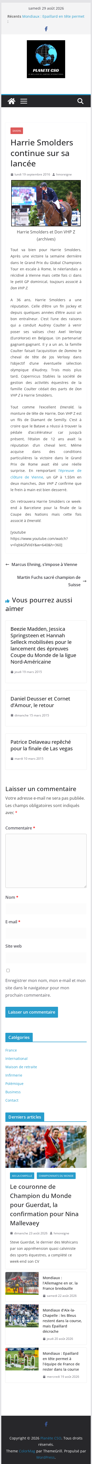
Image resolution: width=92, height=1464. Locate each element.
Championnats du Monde (56, 1175)
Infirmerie (13, 1075)
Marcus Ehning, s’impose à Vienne (44, 564)
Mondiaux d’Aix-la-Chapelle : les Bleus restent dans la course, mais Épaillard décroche (62, 1321)
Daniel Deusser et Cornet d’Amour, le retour (40, 702)
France (11, 1050)
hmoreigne (64, 174)
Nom (11, 897)
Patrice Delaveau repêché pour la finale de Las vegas (41, 745)
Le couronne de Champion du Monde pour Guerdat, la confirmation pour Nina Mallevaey (44, 1204)
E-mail (12, 922)
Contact (11, 1100)
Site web (13, 946)
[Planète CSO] (11, 101)
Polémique (14, 1083)
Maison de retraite (21, 1066)
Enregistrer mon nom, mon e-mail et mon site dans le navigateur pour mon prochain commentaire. (45, 988)
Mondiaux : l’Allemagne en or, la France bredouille (60, 1283)
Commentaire (20, 828)
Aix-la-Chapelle (22, 1175)
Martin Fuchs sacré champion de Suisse (48, 581)
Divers (17, 131)
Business (13, 1091)
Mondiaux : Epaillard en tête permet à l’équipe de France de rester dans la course (61, 1361)
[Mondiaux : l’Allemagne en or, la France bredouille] (22, 1287)
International (16, 1058)
